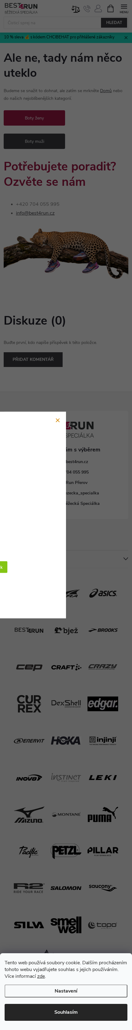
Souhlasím (66, 1012)
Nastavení (66, 991)
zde (41, 976)
